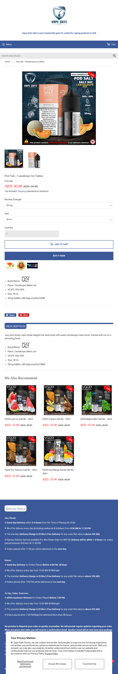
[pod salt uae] (26, 281)
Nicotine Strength (13, 199)
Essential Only (89, 664)
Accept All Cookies (57, 664)
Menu (9, 44)
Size (7, 213)
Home (7, 62)
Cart (113, 44)
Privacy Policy (51, 653)
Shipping (22, 191)
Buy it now (59, 255)
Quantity (9, 227)
